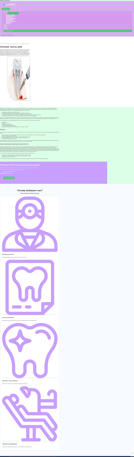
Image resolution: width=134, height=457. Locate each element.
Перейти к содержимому (5, 0)
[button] (8, 178)
